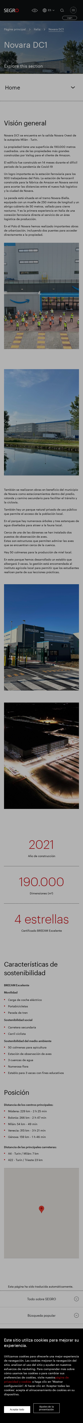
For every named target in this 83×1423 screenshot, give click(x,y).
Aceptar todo (17, 1409)
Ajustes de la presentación (46, 1408)
